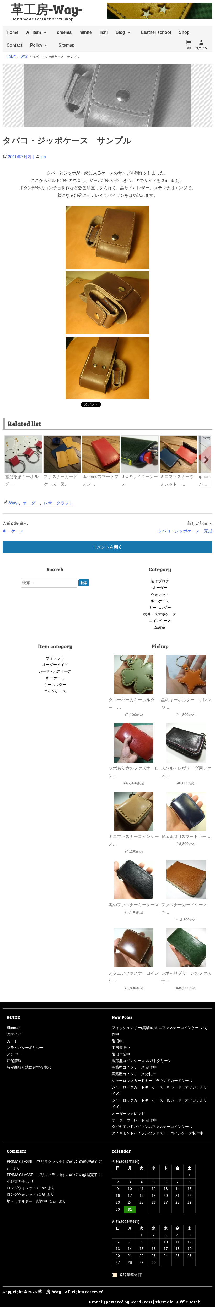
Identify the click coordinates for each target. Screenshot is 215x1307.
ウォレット (160, 594)
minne (85, 32)
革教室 (159, 627)
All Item (33, 32)
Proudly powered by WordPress (120, 1301)
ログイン (201, 48)
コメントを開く (107, 547)
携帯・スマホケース (159, 614)
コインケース (160, 621)
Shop (184, 32)
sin (43, 157)
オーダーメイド (55, 665)
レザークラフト (58, 503)
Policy (36, 45)
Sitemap (66, 45)
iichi (104, 32)
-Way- (13, 503)
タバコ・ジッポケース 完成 (185, 531)
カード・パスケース (55, 671)
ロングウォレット (21, 1188)
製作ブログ (160, 581)
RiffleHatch (188, 1301)
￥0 (188, 48)
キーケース (13, 531)
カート (12, 1041)
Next (206, 438)
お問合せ (14, 1034)
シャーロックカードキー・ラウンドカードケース (152, 1080)
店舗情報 (14, 1061)
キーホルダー (160, 607)
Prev (9, 438)
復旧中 (117, 1041)
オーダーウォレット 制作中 (134, 1120)
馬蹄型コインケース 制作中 (134, 1067)
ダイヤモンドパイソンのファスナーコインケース (152, 1127)
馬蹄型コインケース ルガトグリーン (141, 1061)
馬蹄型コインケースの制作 (134, 1074)
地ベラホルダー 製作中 (27, 1201)
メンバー (14, 1054)
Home (12, 32)
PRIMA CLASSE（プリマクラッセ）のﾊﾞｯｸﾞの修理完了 (52, 1161)
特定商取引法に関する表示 (29, 1067)
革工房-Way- (46, 8)
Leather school (156, 32)
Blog (120, 32)
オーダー (31, 503)
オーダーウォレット (128, 1113)
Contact (14, 45)
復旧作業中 (121, 1054)
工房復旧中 (121, 1047)
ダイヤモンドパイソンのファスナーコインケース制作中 (157, 1133)
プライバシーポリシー (25, 1047)
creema (64, 32)
